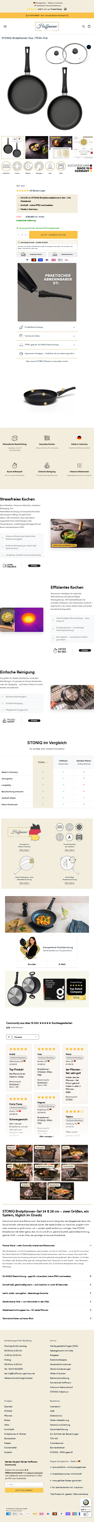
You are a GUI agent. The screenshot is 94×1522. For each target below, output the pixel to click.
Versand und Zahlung (60, 1424)
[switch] (85, 1514)
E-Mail (62, 964)
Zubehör (8, 1452)
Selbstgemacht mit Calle (61, 1350)
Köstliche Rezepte (58, 1359)
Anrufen (32, 964)
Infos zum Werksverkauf (61, 1387)
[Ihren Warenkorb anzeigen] (89, 26)
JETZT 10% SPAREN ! (24, 1490)
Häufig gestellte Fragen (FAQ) (64, 1345)
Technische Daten (32, 335)
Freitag (7, 1359)
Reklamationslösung (59, 1377)
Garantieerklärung (59, 1429)
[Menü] (90, 1499)
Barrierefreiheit (57, 1447)
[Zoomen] (89, 47)
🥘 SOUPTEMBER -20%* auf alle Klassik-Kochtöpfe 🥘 (47, 15)
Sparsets (8, 1406)
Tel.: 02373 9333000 (13, 1368)
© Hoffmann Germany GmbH (16, 1508)
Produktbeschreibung (33, 327)
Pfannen (8, 1415)
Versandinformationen (60, 1364)
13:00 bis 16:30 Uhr (13, 1355)
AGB (52, 1410)
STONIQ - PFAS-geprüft (61, 1452)
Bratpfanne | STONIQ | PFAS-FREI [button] (16, 1084)
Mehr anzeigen (46, 1136)
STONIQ (8, 1410)
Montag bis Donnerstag (15, 1345)
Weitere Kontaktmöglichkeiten (18, 1377)
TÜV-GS (54, 1438)
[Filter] (9, 1037)
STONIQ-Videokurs (59, 1391)
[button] (22, 190)
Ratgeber (54, 1355)
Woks (6, 1424)
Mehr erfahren (24, 850)
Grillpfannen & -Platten (15, 1433)
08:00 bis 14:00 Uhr (13, 1364)
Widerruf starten (58, 1373)
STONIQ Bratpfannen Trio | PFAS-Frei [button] (73, 1099)
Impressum (55, 1406)
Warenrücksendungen (60, 1368)
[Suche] (83, 26)
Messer (7, 1443)
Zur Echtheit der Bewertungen (64, 1433)
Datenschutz (56, 1415)
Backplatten (10, 1438)
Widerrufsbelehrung (59, 1420)
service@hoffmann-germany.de (19, 1373)
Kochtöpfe (9, 1429)
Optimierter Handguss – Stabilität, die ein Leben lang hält (48, 353)
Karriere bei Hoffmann (60, 1382)
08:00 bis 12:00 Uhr (13, 1350)
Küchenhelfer (10, 1447)
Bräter (7, 1420)
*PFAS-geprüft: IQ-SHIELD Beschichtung (41, 344)
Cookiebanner (57, 1443)
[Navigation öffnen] (5, 26)
